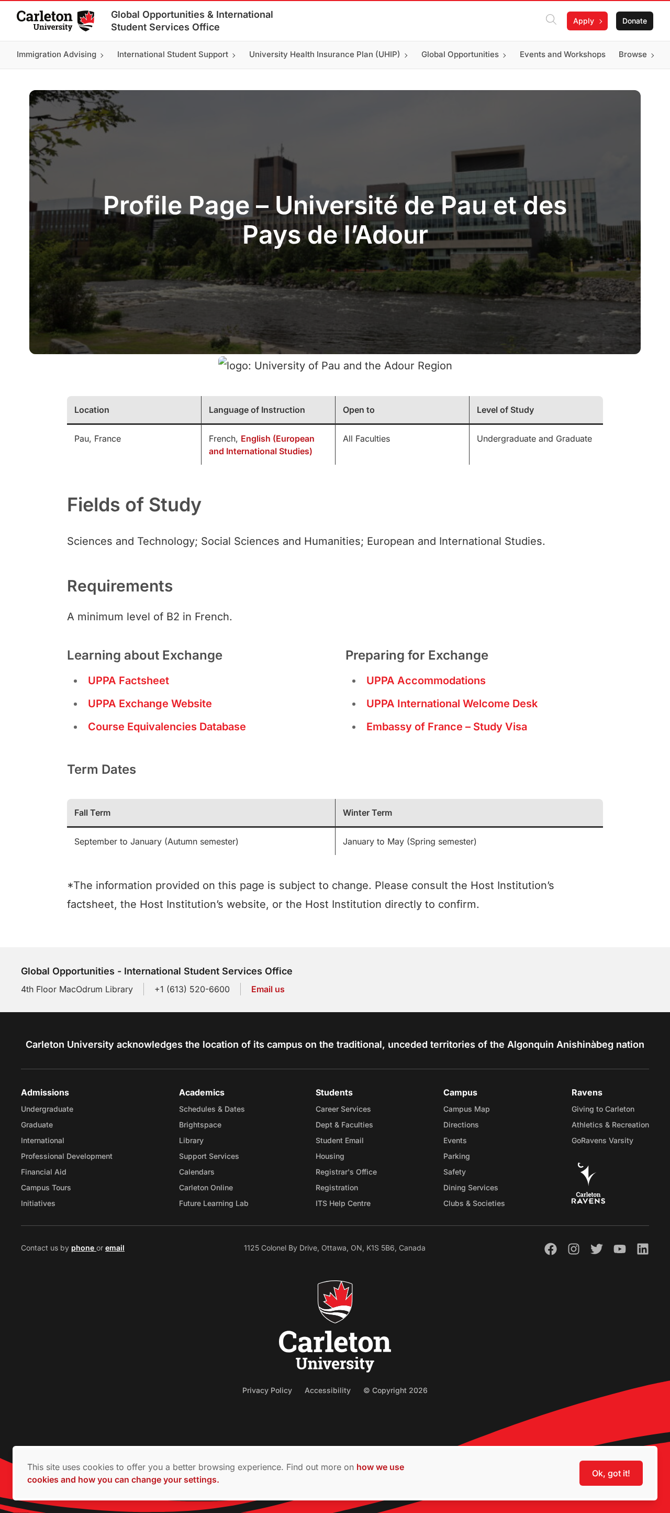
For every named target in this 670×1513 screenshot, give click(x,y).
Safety (454, 1171)
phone (83, 1247)
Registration (337, 1187)
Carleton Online (206, 1187)
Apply (583, 20)
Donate (634, 20)
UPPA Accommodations (426, 680)
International (42, 1140)
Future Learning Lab (214, 1203)
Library (191, 1140)
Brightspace (200, 1124)
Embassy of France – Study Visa (446, 726)
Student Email (340, 1140)
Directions (461, 1124)
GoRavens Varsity (602, 1140)
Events (455, 1140)
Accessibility (328, 1390)
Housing (330, 1156)
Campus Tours (46, 1187)
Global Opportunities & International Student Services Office (192, 20)
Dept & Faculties (344, 1124)
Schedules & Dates (212, 1108)
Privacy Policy (267, 1390)
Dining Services (470, 1187)
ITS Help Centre (343, 1203)
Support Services (209, 1156)
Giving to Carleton (603, 1108)
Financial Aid (43, 1171)
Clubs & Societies (474, 1203)
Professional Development (67, 1156)
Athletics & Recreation (610, 1124)
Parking (456, 1156)
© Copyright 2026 (395, 1390)
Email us (268, 989)
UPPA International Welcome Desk (452, 703)
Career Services (343, 1108)
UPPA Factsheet (128, 680)
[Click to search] (551, 21)
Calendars (197, 1171)
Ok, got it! (611, 1473)
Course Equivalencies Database (167, 726)
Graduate (37, 1124)
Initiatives (38, 1203)
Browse (633, 55)
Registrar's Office (346, 1171)
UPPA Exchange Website (150, 703)
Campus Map (466, 1108)
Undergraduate (47, 1108)
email (115, 1247)
